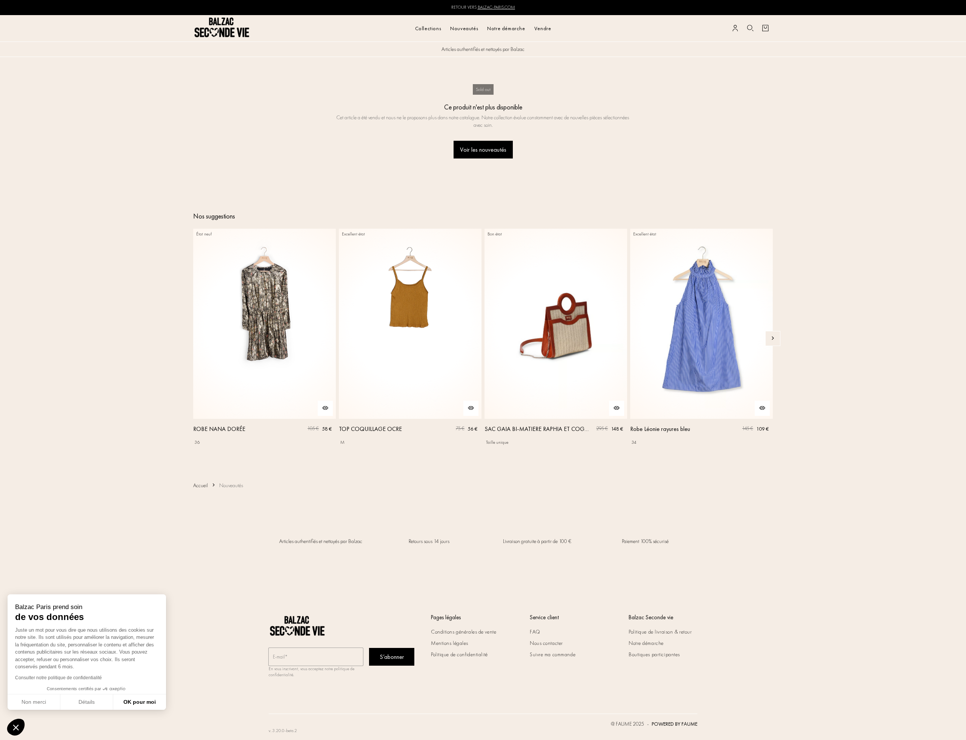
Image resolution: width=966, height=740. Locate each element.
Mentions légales (449, 643)
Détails (86, 702)
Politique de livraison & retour (660, 631)
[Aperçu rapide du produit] (325, 408)
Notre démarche (506, 28)
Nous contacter (546, 643)
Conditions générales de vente (463, 631)
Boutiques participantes (654, 654)
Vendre (542, 28)
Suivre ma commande (552, 654)
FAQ (535, 631)
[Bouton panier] (765, 28)
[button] (16, 727)
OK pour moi (139, 702)
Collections (428, 28)
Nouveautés (464, 28)
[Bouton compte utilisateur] (735, 28)
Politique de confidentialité (459, 654)
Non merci (34, 702)
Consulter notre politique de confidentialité (58, 677)
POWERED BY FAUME (674, 723)
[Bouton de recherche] (750, 28)
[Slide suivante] (772, 338)
